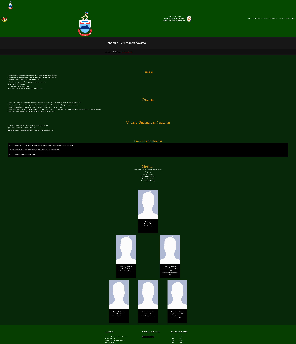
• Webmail (181, 342)
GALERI (265, 18)
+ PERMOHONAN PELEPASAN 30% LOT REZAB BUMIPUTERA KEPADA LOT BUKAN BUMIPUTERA (34, 149)
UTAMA (249, 18)
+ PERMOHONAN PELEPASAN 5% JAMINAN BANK (22, 154)
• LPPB (172, 342)
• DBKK (180, 340)
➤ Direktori (117, 52)
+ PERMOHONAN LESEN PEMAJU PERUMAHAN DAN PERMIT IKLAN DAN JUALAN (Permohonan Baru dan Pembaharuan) (41, 145)
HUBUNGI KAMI (290, 18)
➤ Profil (111, 52)
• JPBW (172, 340)
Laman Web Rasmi (174, 19)
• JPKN (180, 338)
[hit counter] (148, 336)
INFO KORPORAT (256, 18)
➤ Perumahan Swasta (126, 52)
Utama (107, 52)
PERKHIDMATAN (273, 18)
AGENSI (282, 18)
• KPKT (172, 338)
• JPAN (180, 336)
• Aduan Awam (174, 336)
